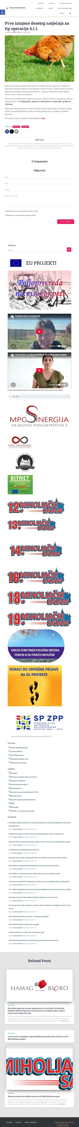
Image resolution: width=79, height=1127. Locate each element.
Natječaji (25, 126)
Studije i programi (30, 1122)
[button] (2, 12)
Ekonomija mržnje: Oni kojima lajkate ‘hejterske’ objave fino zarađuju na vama (33, 897)
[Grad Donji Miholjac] (16, 751)
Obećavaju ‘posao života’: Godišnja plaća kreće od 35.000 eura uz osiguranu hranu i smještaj (38, 857)
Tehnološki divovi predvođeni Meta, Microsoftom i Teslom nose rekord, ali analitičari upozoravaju (39, 842)
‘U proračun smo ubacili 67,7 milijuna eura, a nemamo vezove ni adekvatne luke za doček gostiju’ (39, 881)
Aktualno (16, 126)
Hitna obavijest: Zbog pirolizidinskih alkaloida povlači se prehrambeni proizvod (34, 865)
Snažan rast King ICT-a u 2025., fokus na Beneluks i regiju (26, 932)
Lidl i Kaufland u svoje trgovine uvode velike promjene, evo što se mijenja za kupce (34, 873)
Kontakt (62, 13)
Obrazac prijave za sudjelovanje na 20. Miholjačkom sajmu (34, 1096)
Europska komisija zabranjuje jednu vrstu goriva (24, 850)
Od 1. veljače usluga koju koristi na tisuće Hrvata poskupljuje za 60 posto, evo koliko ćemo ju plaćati (40, 889)
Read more (65, 1021)
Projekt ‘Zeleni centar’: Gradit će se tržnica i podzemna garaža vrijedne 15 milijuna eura (36, 834)
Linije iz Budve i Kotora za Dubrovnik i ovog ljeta (24, 924)
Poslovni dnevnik (17, 829)
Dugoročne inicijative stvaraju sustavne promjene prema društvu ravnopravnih (33, 940)
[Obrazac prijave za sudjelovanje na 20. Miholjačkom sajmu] (39, 1067)
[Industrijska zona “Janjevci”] (18, 762)
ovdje (43, 118)
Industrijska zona (65, 3)
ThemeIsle (71, 1122)
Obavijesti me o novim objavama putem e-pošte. (21, 215)
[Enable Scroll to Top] (75, 1123)
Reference (39, 8)
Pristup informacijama (65, 8)
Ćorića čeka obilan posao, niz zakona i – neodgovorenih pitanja (28, 916)
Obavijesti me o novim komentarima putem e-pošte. (22, 211)
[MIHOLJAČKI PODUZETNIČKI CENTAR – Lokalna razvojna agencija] (16, 8)
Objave (50, 8)
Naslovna (41, 3)
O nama (51, 3)
